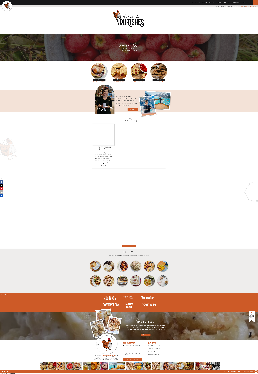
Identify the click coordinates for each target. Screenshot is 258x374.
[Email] (1, 192)
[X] (1, 185)
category (241, 6)
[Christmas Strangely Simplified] (103, 135)
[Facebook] (1, 182)
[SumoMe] (1, 195)
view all (254, 6)
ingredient (248, 6)
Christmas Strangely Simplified (103, 148)
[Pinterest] (1, 188)
